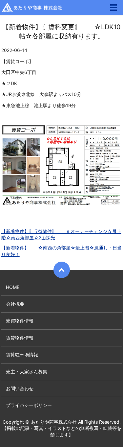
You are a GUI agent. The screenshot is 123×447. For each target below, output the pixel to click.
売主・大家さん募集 (26, 371)
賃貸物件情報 (19, 338)
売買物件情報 (19, 320)
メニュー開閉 (113, 7)
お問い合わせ (19, 388)
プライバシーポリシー (29, 405)
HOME (12, 287)
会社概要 (15, 304)
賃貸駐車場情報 (22, 354)
